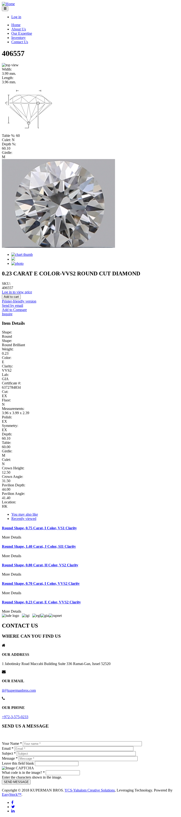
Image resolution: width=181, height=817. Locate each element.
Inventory (18, 38)
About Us (18, 29)
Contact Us (19, 42)
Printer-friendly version (19, 301)
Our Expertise (21, 33)
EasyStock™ (11, 794)
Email (7, 748)
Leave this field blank (18, 763)
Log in (16, 17)
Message (10, 758)
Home (16, 25)
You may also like (24, 514)
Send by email (12, 305)
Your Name (12, 743)
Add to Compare (14, 310)
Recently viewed (23, 519)
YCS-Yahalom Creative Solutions (90, 790)
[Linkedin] (13, 811)
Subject (9, 753)
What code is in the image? (23, 773)
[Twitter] (13, 807)
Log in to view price (17, 292)
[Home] (8, 4)
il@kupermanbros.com (19, 690)
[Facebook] (12, 802)
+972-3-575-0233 (15, 717)
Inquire (7, 314)
